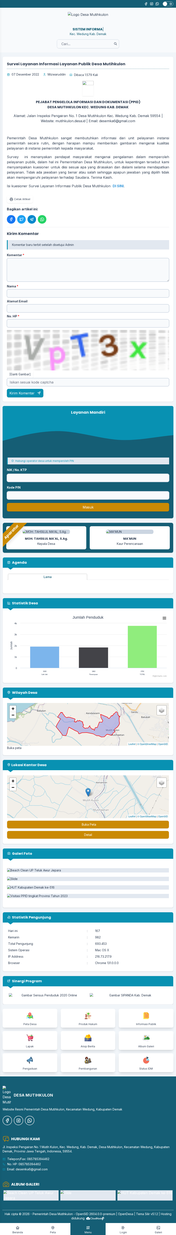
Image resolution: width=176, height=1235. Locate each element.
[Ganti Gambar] (20, 374)
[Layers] (161, 710)
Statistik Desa (24, 603)
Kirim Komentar (22, 393)
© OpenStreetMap (146, 744)
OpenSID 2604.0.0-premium (95, 1214)
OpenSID (163, 744)
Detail (88, 835)
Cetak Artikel (22, 199)
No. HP (13, 316)
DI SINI (118, 186)
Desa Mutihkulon (61, 1214)
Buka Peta (89, 824)
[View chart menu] (164, 618)
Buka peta (14, 748)
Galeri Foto (21, 853)
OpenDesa (125, 1214)
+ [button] (13, 708)
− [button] (13, 715)
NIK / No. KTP (17, 470)
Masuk (88, 507)
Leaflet (131, 744)
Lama (48, 577)
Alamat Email (17, 301)
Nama (12, 286)
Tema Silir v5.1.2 (147, 1214)
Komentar (15, 255)
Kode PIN (14, 487)
